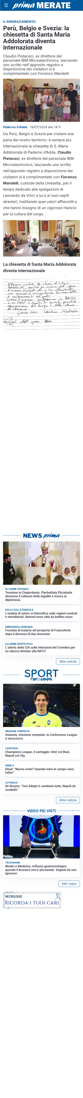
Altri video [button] (69, 884)
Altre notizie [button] (68, 661)
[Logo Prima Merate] (41, 5)
